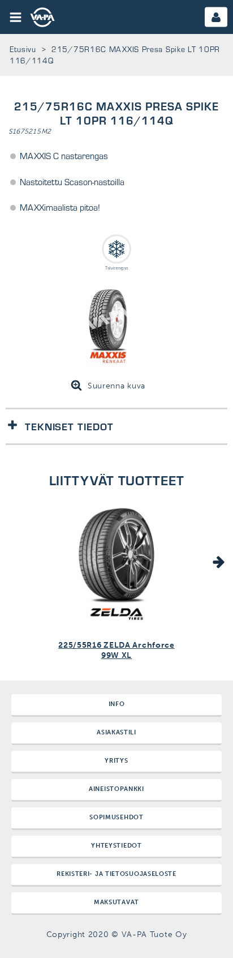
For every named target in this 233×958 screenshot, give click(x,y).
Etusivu (23, 49)
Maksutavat (116, 902)
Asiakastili (116, 732)
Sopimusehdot (116, 817)
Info (117, 704)
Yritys (116, 760)
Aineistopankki (116, 789)
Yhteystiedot (116, 845)
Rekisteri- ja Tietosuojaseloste (116, 874)
